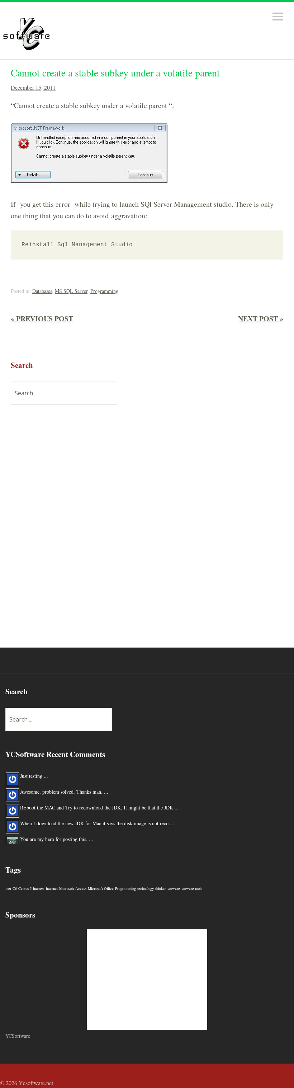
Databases (42, 291)
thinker (160, 888)
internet (52, 888)
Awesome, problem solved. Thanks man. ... (64, 791)
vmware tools (191, 888)
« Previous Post (42, 318)
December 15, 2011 (33, 87)
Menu (277, 16)
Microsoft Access (72, 888)
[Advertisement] (64, 530)
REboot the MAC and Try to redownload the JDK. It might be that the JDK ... (99, 807)
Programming (104, 291)
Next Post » (260, 318)
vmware (173, 888)
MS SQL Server (71, 291)
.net (8, 888)
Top (286, 1083)
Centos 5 (25, 888)
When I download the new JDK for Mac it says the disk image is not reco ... (97, 823)
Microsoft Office (101, 888)
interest (38, 888)
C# (15, 888)
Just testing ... (34, 775)
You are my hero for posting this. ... (56, 839)
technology (145, 888)
